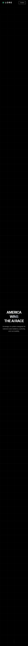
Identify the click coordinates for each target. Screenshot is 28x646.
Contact (22, 2)
